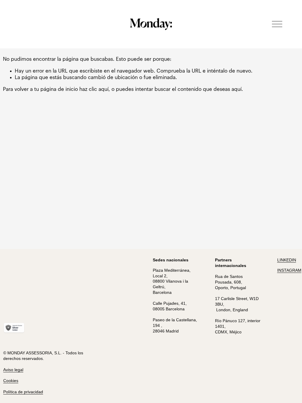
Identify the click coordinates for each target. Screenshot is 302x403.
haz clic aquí (94, 89)
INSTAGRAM (289, 270)
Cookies (10, 380)
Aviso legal (13, 369)
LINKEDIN (286, 260)
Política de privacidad (23, 391)
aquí (237, 89)
